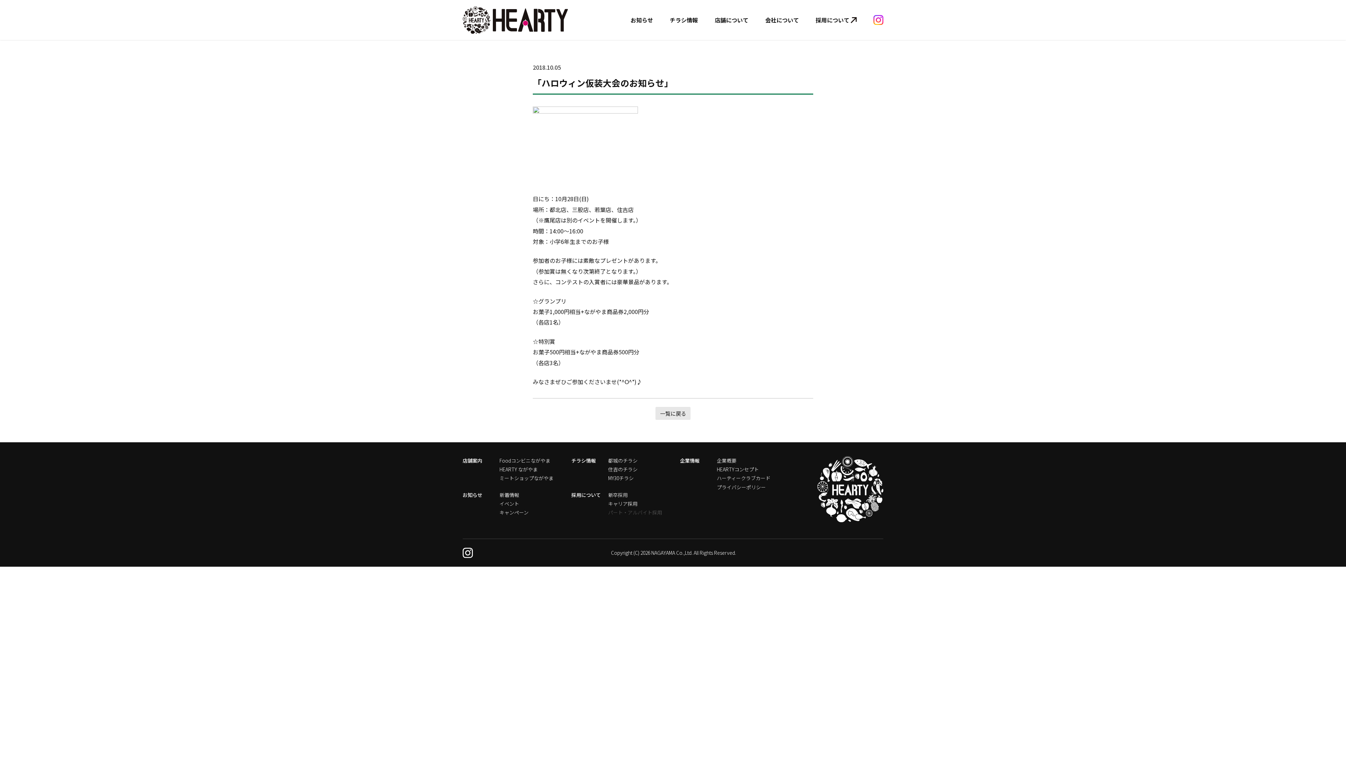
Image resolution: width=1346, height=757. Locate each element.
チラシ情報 (684, 20)
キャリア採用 (623, 503)
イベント (509, 503)
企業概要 (726, 460)
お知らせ (642, 20)
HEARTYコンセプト (738, 469)
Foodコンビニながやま (524, 460)
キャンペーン (514, 512)
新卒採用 (618, 494)
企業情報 (690, 460)
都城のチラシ (623, 460)
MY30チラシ (621, 478)
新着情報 (509, 494)
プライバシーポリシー (741, 487)
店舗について (731, 20)
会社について (782, 20)
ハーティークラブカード (743, 478)
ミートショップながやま (526, 478)
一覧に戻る (673, 413)
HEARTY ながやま (518, 469)
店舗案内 (472, 460)
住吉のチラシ (623, 469)
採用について (832, 20)
